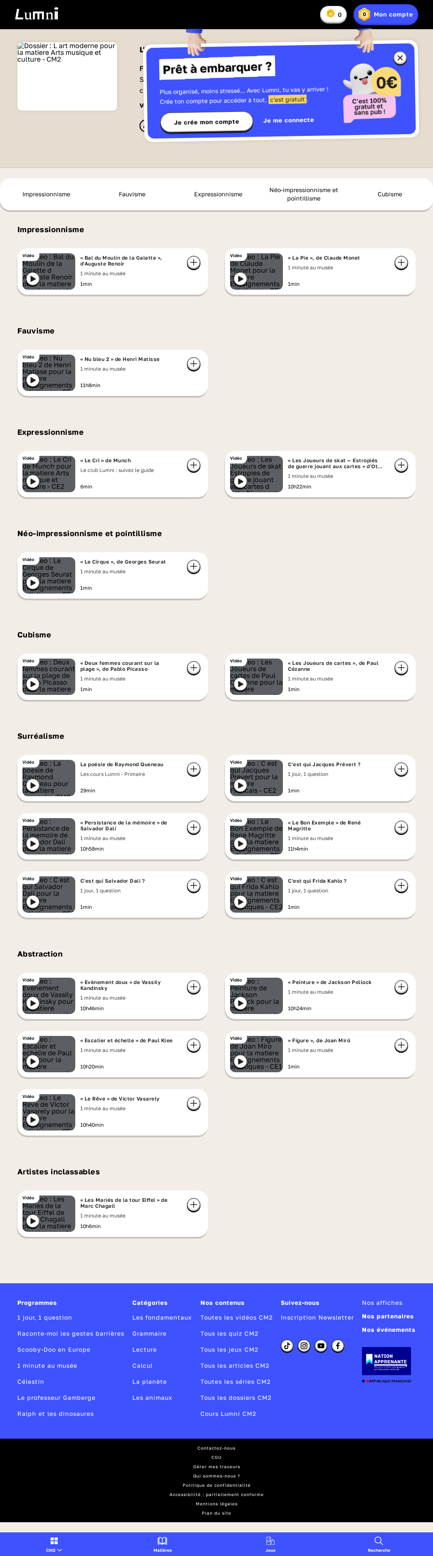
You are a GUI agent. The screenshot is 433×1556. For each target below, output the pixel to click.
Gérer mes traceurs (216, 1466)
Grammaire (149, 1333)
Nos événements (389, 1329)
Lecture (144, 1349)
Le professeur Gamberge (56, 1397)
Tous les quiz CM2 (229, 1333)
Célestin (30, 1381)
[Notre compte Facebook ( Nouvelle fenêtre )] (338, 1345)
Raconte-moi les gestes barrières (70, 1333)
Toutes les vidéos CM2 (236, 1317)
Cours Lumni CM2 (228, 1413)
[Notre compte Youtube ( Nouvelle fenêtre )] (321, 1345)
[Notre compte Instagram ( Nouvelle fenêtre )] (304, 1345)
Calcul (142, 1365)
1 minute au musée (47, 1365)
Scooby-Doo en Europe (53, 1349)
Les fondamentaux (162, 1317)
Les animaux (152, 1397)
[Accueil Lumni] (36, 13)
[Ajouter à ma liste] (193, 262)
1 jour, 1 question (44, 1317)
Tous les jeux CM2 (229, 1349)
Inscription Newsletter (317, 1317)
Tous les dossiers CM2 (235, 1397)
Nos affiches (382, 1302)
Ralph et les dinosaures (55, 1413)
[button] (54, 1544)
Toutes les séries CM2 (235, 1381)
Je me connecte (288, 120)
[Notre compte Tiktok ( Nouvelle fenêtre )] (287, 1345)
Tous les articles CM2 (234, 1365)
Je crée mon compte (206, 122)
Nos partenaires (388, 1316)
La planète (149, 1381)
